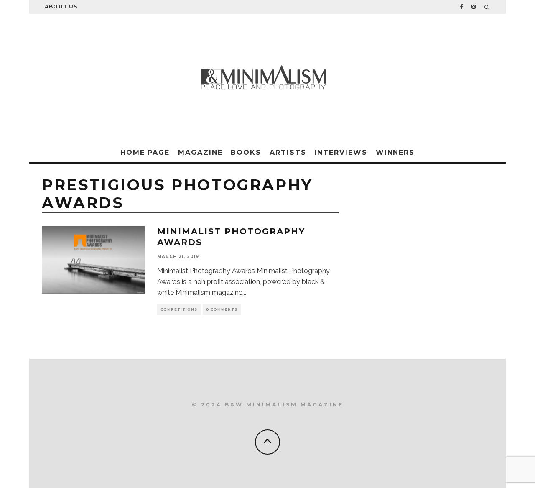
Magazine (200, 152)
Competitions (178, 309)
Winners (395, 152)
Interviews (341, 152)
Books (246, 152)
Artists (288, 152)
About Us (61, 6)
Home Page (145, 152)
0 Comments (221, 309)
